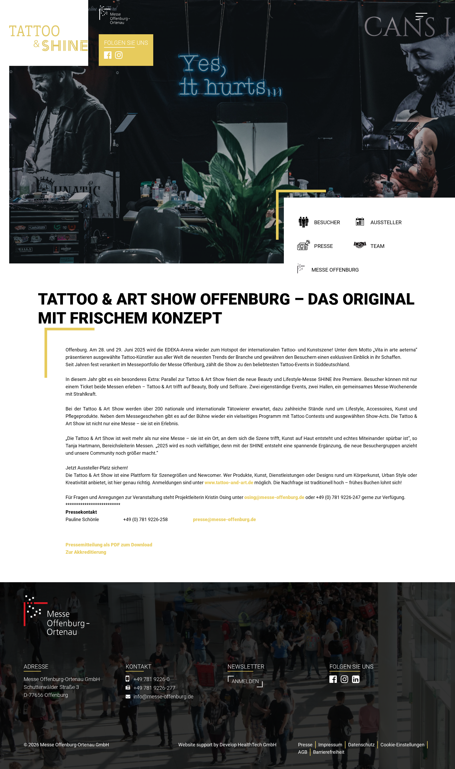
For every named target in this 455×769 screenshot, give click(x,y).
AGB (302, 752)
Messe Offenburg (335, 270)
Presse (323, 246)
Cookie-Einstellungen (402, 744)
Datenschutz (361, 744)
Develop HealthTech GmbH (248, 744)
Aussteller (386, 222)
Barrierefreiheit (328, 752)
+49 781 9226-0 (151, 679)
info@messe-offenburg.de (163, 697)
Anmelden (245, 681)
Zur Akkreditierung (86, 552)
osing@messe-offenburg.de (274, 497)
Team (377, 246)
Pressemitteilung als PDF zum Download (109, 544)
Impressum (330, 744)
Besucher (327, 222)
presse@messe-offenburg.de (224, 519)
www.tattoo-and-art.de (229, 482)
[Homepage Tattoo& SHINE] (48, 29)
